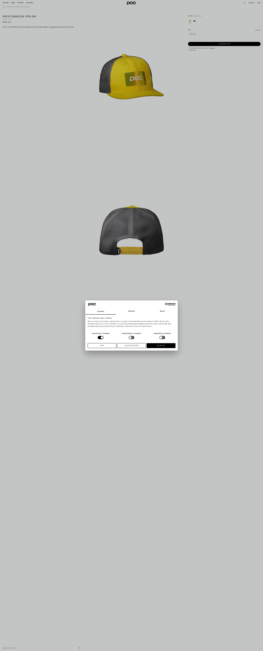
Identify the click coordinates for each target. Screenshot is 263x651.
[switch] (131, 337)
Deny (102, 345)
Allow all (161, 345)
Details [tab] (131, 311)
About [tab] (162, 311)
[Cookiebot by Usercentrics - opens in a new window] (166, 304)
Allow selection (131, 345)
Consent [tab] (100, 311)
